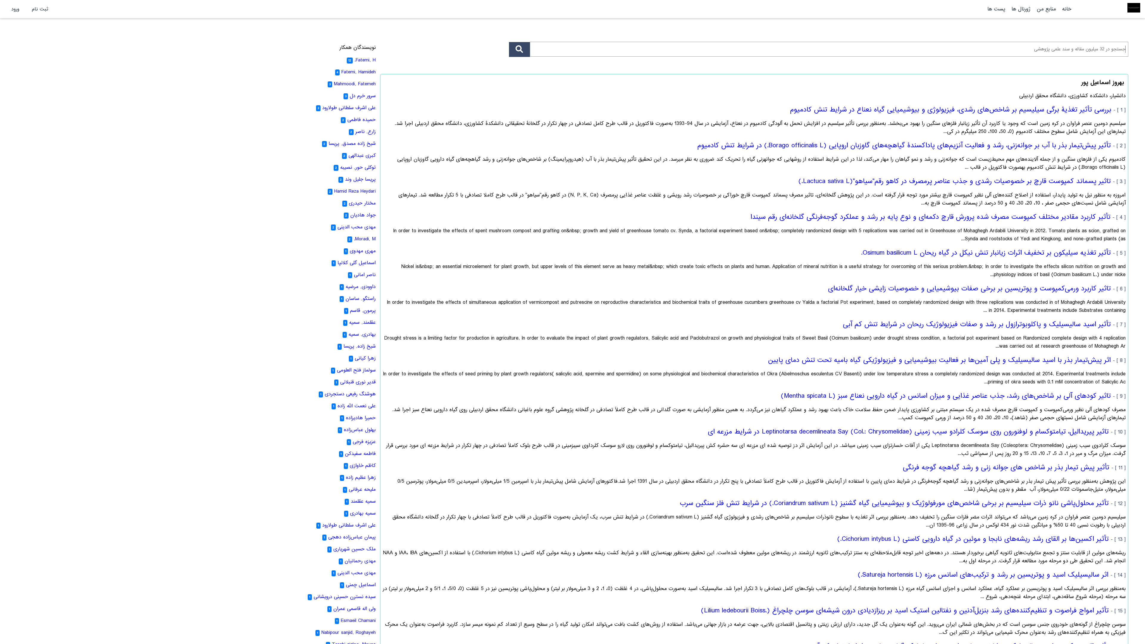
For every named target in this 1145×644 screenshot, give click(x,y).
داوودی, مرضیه (361, 286)
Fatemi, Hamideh (358, 72)
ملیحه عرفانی (362, 489)
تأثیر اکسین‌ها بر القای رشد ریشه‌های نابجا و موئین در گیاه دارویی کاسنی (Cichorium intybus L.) (973, 539)
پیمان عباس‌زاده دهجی (352, 537)
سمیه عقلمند (363, 501)
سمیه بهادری (363, 513)
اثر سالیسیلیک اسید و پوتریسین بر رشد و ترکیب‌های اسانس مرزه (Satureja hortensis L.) (983, 575)
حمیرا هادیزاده (361, 418)
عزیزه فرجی (364, 441)
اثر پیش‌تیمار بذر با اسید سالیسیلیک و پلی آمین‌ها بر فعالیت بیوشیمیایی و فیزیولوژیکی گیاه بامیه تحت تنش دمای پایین (939, 360)
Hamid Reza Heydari (355, 191)
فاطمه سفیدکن (360, 453)
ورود (15, 9)
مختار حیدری (362, 203)
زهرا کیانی (365, 358)
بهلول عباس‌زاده (360, 430)
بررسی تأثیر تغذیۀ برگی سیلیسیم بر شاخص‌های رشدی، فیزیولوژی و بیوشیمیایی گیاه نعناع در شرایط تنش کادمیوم (950, 110)
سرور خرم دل (363, 96)
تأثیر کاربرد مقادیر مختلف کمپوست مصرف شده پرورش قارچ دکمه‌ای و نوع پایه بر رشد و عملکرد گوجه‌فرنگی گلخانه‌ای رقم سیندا (930, 217)
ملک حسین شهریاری (354, 549)
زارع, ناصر (365, 131)
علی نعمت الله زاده (357, 406)
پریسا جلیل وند (360, 179)
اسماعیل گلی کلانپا (357, 263)
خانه (1066, 9)
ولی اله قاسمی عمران (354, 608)
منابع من (1045, 9)
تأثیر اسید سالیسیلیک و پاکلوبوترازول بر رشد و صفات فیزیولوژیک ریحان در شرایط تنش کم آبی (977, 324)
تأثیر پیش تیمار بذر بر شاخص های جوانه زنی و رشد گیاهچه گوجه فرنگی (1006, 467)
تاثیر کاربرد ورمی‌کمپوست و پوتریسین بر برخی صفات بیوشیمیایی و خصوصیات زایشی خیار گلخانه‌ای (969, 289)
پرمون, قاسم (363, 310)
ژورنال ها (1020, 9)
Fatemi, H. (365, 60)
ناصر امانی (365, 274)
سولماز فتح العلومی (356, 370)
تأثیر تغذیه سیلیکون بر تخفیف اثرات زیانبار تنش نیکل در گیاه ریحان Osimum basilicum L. (986, 253)
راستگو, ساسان (361, 298)
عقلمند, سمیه (362, 322)
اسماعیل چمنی (361, 585)
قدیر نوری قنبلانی (358, 382)
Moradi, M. (365, 239)
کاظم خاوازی (363, 465)
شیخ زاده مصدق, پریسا (352, 143)
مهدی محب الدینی (357, 227)
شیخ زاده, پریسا (360, 346)
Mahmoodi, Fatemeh (355, 84)
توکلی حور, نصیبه (358, 167)
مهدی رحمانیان (360, 561)
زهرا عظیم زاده (361, 477)
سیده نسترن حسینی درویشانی (345, 596)
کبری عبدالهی (362, 155)
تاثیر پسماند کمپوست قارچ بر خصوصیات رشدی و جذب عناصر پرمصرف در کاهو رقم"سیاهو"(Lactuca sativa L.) (955, 181)
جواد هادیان (363, 215)
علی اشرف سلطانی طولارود (349, 108)
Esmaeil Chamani (358, 620)
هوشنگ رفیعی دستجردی (350, 394)
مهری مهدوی (363, 251)
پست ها (996, 9)
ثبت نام (40, 9)
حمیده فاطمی (361, 119)
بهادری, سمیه (362, 334)
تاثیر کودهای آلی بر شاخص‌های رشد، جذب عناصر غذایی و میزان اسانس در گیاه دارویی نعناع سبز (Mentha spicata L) (946, 396)
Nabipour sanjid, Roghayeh (348, 632)
